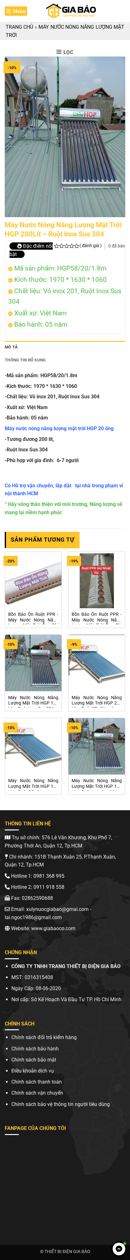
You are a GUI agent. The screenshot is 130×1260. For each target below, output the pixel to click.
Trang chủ (19, 27)
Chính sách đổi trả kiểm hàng (44, 1037)
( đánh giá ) (91, 245)
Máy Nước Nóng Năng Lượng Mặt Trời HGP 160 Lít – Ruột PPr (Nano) (33, 784)
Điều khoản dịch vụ (32, 1071)
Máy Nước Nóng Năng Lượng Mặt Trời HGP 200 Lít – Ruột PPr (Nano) (97, 701)
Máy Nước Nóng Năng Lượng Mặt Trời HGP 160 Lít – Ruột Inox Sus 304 (97, 784)
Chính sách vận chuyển (37, 1093)
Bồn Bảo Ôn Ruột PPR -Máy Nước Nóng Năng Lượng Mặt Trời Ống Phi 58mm (33, 618)
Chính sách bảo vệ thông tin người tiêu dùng (60, 1104)
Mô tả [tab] (11, 347)
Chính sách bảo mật (33, 1060)
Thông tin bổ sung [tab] (25, 360)
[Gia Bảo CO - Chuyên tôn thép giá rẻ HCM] (71, 11)
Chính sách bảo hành (35, 1049)
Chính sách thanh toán (36, 1082)
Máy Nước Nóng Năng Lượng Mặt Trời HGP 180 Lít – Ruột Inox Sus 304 (33, 701)
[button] (16, 11)
